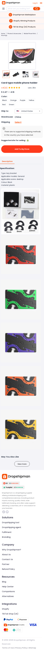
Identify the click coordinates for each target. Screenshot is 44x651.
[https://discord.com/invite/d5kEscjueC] (7, 511)
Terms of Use (8, 648)
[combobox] (24, 111)
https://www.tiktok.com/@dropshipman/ (4, 511)
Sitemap (32, 648)
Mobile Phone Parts (30, 33)
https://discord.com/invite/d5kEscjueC (7, 511)
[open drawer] (41, 3)
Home (3, 33)
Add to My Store (22, 149)
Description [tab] (7, 161)
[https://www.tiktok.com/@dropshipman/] (3, 511)
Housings (4, 35)
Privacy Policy (21, 648)
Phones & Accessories (14, 33)
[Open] (39, 111)
